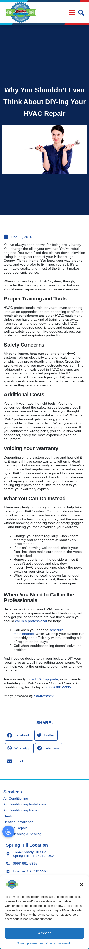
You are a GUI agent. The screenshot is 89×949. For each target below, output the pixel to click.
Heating (9, 816)
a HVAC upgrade (45, 679)
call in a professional (31, 621)
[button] (81, 884)
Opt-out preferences (30, 943)
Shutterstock (43, 696)
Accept (44, 933)
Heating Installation (18, 822)
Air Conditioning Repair (21, 810)
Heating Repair (15, 828)
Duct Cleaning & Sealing (22, 834)
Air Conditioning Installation (24, 804)
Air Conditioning (15, 798)
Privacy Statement (58, 943)
